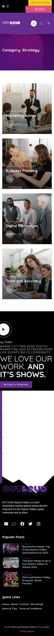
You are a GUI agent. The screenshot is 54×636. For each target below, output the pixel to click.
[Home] (11, 23)
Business (11, 111)
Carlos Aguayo (27, 631)
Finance (10, 221)
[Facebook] (3, 6)
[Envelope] (6, 524)
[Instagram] (7, 6)
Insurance (12, 166)
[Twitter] (30, 524)
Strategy (22, 111)
